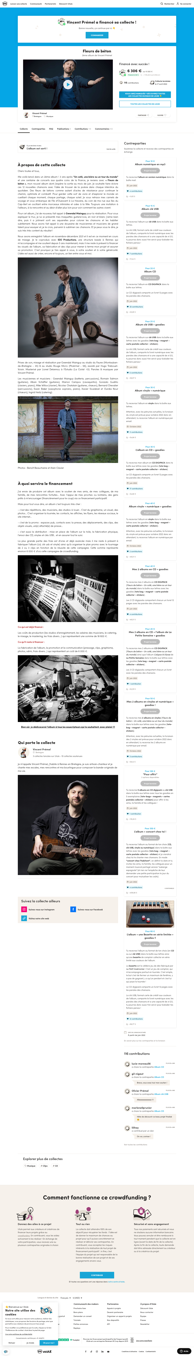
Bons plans (78, 1312)
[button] (6, 1352)
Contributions (83, 128)
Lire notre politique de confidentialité (18, 1334)
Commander (97, 35)
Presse (143, 1320)
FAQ (51, 128)
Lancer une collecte (18, 4)
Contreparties (38, 128)
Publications (64, 128)
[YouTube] (108, 1351)
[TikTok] (91, 1351)
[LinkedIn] (102, 1351)
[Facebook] (86, 1351)
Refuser (12, 1343)
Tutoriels (77, 1320)
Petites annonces (81, 1324)
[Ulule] (57, 1351)
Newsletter (144, 1324)
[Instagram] (97, 1351)
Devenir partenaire (115, 1312)
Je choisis (30, 1343)
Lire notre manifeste (144, 1340)
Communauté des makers (86, 1303)
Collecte (24, 128)
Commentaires (104, 128)
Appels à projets (114, 1308)
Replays (77, 1328)
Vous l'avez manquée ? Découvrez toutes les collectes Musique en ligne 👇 (145, 94)
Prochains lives (80, 1308)
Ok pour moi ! (49, 1342)
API (108, 1324)
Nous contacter (146, 1312)
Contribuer (97, 1275)
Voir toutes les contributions (135, 1144)
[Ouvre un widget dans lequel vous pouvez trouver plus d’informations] (184, 1351)
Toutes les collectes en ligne (145, 104)
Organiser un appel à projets (119, 1316)
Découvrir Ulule (146, 1308)
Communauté (36, 4)
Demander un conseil (82, 1316)
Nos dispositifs (113, 1320)
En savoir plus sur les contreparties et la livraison (144, 1040)
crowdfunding (24, 1235)
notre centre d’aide (116, 1281)
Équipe (143, 1316)
